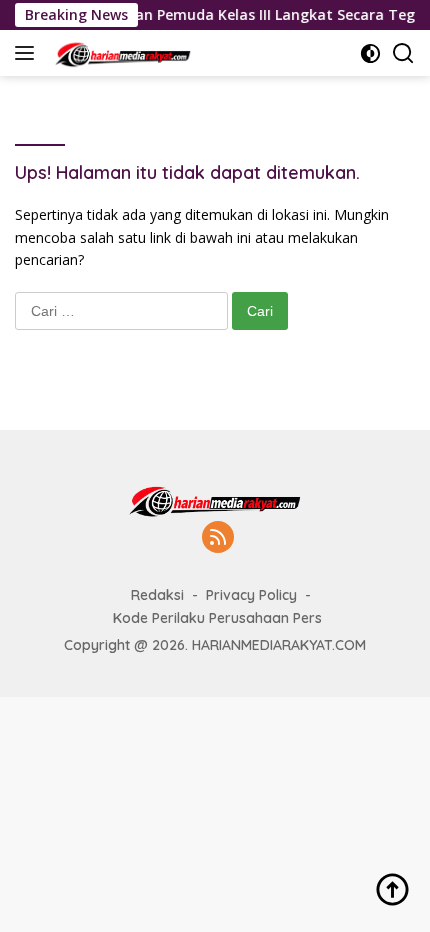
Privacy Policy (251, 595)
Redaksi (157, 595)
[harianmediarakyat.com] (120, 53)
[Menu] (28, 53)
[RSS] (218, 538)
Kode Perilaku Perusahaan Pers (217, 618)
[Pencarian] (403, 53)
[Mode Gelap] (370, 53)
